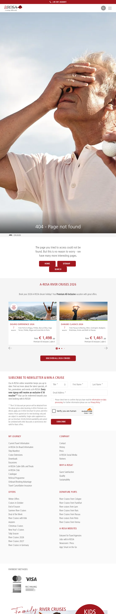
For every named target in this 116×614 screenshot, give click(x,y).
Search (58, 269)
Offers (12, 491)
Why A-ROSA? (66, 465)
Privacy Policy (95, 402)
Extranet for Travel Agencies (70, 535)
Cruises (17, 235)
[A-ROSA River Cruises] (13, 8)
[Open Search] (103, 8)
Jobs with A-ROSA (66, 539)
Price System (34, 340)
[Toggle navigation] (109, 8)
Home (47, 263)
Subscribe (61, 421)
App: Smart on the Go (68, 547)
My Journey (14, 436)
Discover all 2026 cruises (58, 358)
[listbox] (59, 384)
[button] (56, 348)
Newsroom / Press (66, 543)
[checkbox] (52, 400)
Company (64, 436)
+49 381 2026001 (59, 2)
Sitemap (66, 263)
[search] (103, 8)
